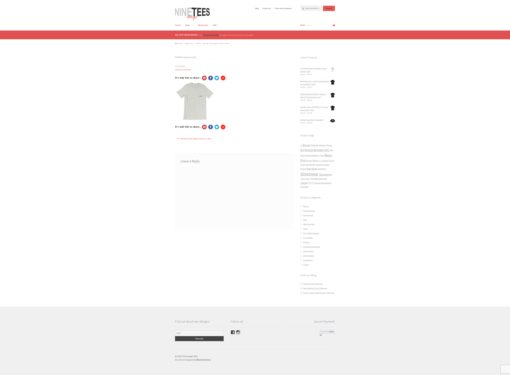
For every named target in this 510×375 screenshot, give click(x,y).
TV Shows (316, 183)
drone (309, 150)
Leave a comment (183, 69)
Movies (308, 160)
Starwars (322, 168)
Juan (322, 155)
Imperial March (312, 155)
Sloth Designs (308, 255)
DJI (302, 150)
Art (301, 145)
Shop (187, 25)
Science (319, 164)
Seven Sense (308, 251)
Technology (325, 174)
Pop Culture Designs (311, 233)
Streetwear (309, 174)
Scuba (326, 164)
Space (303, 168)
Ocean (320, 161)
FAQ (215, 25)
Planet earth (328, 160)
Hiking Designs (309, 224)
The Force (305, 178)
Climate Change (318, 145)
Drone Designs (309, 211)
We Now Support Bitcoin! (313, 284)
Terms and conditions (283, 8)
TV (310, 183)
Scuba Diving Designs (311, 247)
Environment (308, 215)
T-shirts (198, 43)
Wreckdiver (326, 183)
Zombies (304, 186)
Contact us (266, 8)
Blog (257, 8)
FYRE (326, 150)
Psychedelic (308, 238)
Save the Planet (307, 164)
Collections (188, 43)
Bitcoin (306, 145)
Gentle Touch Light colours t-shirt (216, 43)
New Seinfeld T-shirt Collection (315, 288)
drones (318, 150)
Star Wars (312, 168)
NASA (315, 160)
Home (178, 25)
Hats (305, 220)
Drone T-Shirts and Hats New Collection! (318, 293)
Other (305, 229)
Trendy (304, 182)
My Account (203, 25)
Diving (329, 145)
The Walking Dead (318, 178)
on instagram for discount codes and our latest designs (228, 35)
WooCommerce (203, 359)
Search (329, 8)
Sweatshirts (308, 260)
